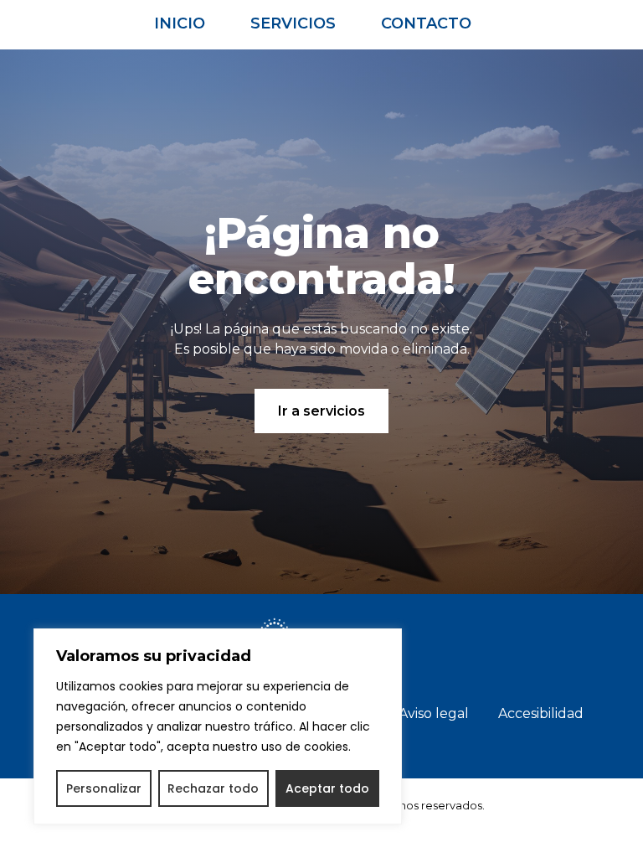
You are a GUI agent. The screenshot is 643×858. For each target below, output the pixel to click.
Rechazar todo (213, 788)
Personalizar (103, 788)
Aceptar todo (327, 788)
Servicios (293, 23)
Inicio (179, 23)
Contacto (426, 23)
